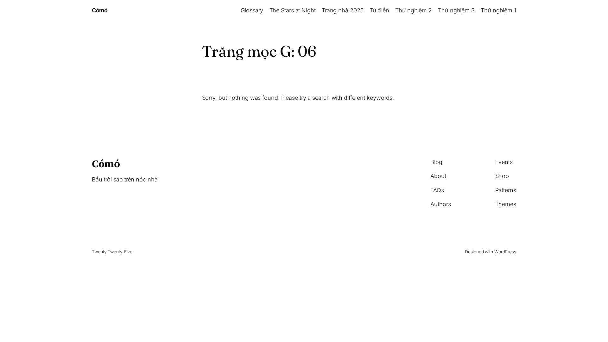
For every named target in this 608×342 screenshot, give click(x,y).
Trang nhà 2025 (343, 10)
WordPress (505, 251)
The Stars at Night (292, 10)
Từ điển (379, 10)
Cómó (99, 10)
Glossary (252, 10)
